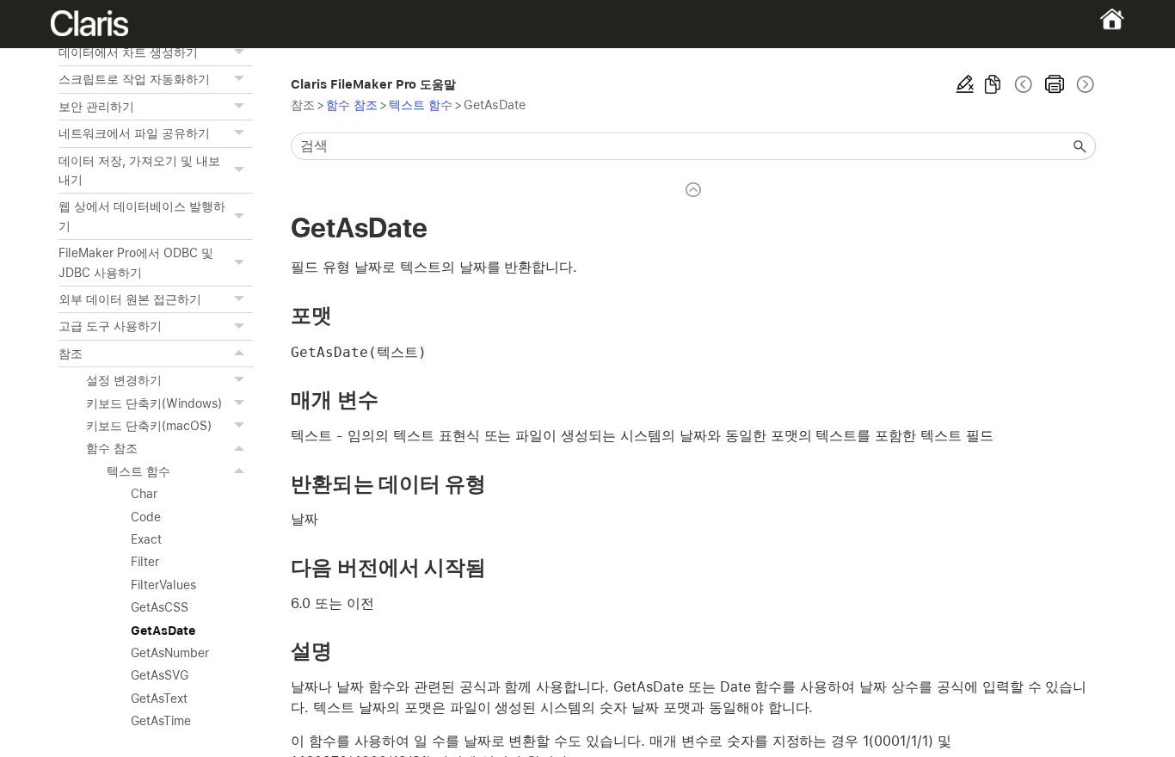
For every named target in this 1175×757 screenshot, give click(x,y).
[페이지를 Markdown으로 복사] (992, 84)
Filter (145, 562)
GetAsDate (163, 630)
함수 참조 (112, 448)
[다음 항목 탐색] (1084, 84)
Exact (146, 539)
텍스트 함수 (138, 471)
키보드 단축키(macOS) (148, 426)
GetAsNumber (170, 653)
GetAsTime (161, 721)
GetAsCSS (159, 607)
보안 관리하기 (96, 107)
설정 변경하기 (124, 380)
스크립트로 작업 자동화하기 (133, 79)
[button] (241, 52)
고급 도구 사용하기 (110, 326)
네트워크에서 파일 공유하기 (133, 133)
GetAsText (159, 698)
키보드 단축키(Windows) (153, 403)
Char (144, 494)
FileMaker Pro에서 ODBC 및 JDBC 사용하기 (135, 262)
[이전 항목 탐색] (1023, 84)
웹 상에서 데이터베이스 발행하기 (141, 216)
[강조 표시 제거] (965, 84)
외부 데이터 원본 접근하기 (129, 299)
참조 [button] (70, 353)
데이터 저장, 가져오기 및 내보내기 (138, 170)
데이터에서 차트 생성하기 (128, 52)
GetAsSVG (159, 675)
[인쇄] (1054, 84)
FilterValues (163, 585)
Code (146, 517)
